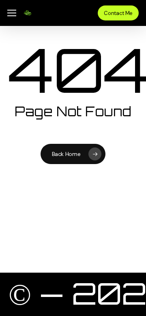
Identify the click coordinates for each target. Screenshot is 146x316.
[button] (11, 13)
